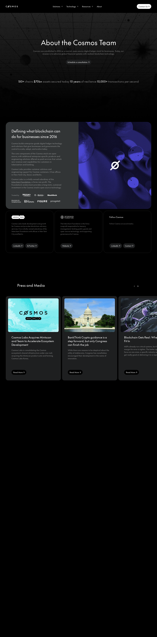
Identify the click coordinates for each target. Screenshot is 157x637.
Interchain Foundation (21, 182)
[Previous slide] (134, 286)
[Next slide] (138, 286)
